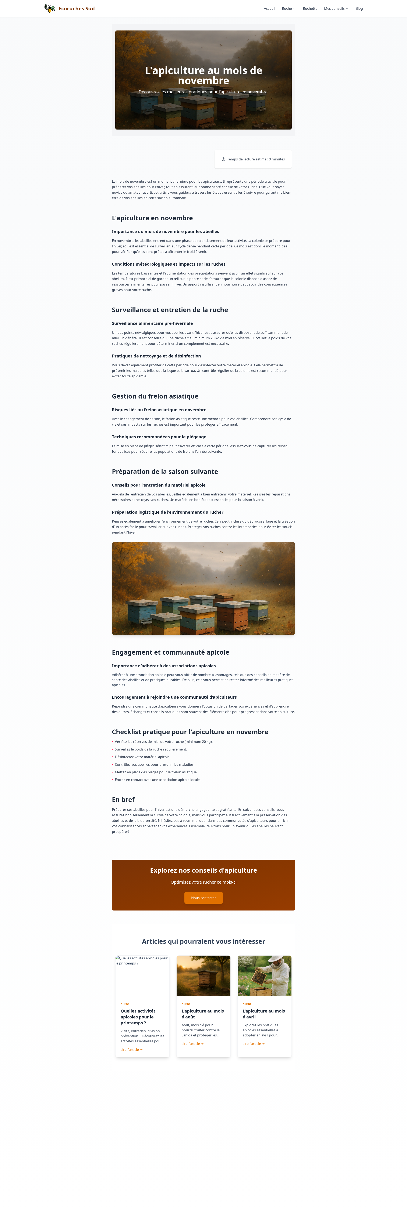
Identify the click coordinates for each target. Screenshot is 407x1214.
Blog (359, 8)
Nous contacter (203, 897)
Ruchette (310, 8)
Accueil (269, 8)
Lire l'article (130, 1049)
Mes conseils (334, 8)
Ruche (287, 8)
